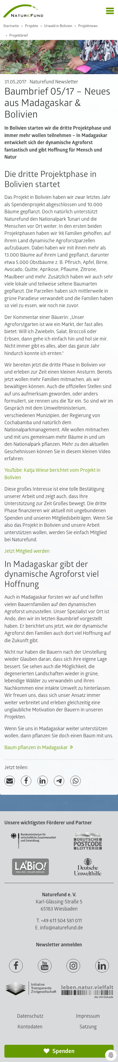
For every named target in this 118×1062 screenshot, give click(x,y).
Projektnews (88, 26)
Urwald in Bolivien (58, 26)
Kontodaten (30, 1027)
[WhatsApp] (75, 781)
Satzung (88, 1027)
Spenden (62, 1051)
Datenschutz (30, 1016)
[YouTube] (45, 966)
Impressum (88, 1016)
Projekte (31, 26)
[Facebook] (26, 781)
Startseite (11, 26)
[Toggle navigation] (110, 11)
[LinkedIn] (42, 781)
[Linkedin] (102, 966)
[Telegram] (59, 781)
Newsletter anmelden (59, 945)
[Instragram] (73, 966)
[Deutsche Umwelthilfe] (87, 874)
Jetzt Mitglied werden (27, 551)
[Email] (9, 781)
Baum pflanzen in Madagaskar (36, 747)
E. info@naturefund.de (59, 928)
